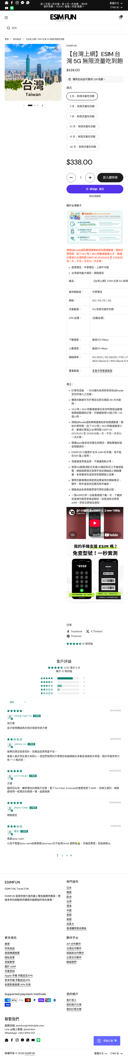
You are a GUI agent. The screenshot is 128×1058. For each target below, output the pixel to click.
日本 (68, 887)
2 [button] (62, 855)
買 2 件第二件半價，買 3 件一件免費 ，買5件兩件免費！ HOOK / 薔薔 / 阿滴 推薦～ (64, 5)
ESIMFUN (30, 1053)
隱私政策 (10, 957)
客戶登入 (71, 1000)
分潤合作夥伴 (73, 948)
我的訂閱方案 (73, 1009)
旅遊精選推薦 (12, 953)
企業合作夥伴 (73, 957)
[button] (120, 18)
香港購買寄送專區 (76, 928)
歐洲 (68, 896)
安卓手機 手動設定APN (17, 980)
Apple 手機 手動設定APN (19, 975)
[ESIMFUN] (63, 18)
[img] (14, 711)
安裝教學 (10, 962)
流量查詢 (10, 971)
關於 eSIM (10, 966)
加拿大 (70, 924)
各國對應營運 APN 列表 (18, 984)
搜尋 (7, 944)
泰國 (68, 914)
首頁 (7, 39)
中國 (68, 910)
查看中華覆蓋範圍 (102, 370)
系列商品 (17, 39)
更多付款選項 (95, 196)
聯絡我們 (71, 962)
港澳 (68, 906)
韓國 (68, 892)
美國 (68, 919)
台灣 (68, 901)
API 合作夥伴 (73, 944)
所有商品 (10, 948)
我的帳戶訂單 (73, 1004)
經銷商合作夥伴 (75, 953)
